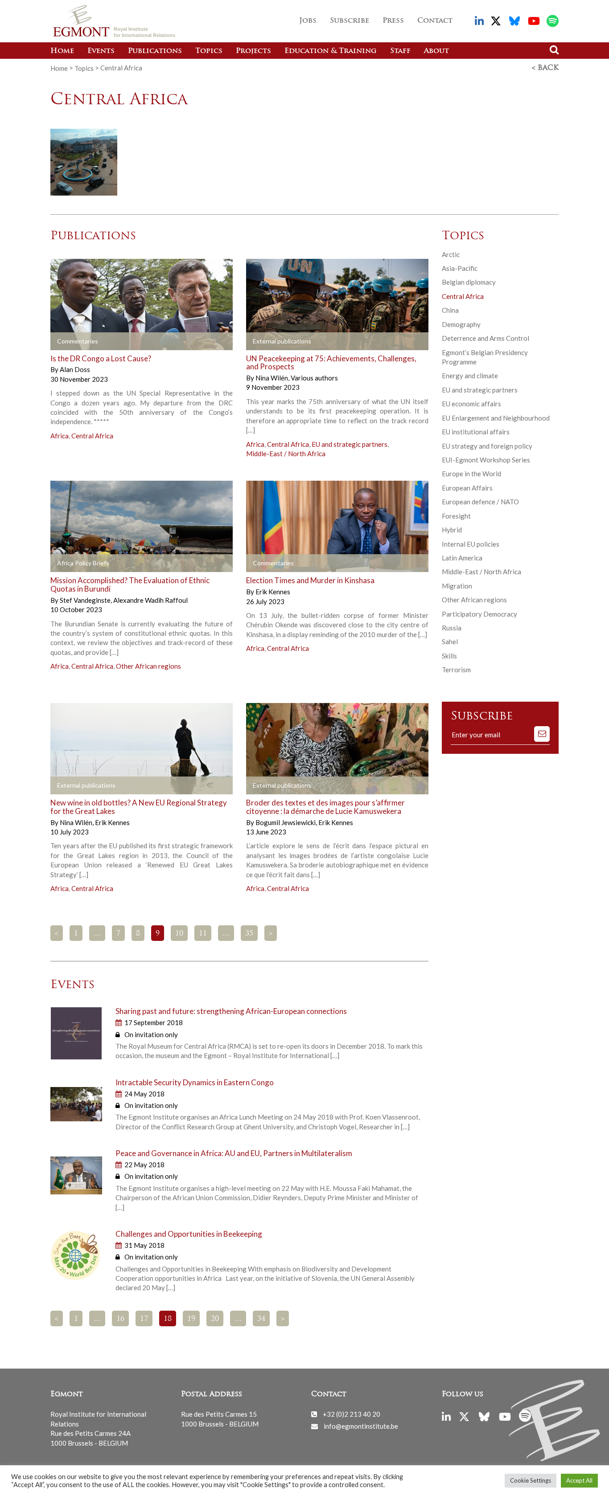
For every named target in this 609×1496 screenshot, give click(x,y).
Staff (400, 51)
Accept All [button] (579, 1480)
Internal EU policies (470, 544)
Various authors (314, 378)
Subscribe (349, 21)
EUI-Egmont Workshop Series (486, 460)
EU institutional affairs (476, 432)
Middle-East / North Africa (285, 454)
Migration (457, 586)
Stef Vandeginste (86, 600)
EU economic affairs (471, 404)
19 (191, 1319)
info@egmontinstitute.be (361, 1426)
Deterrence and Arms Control (485, 338)
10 (179, 933)
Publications (155, 51)
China (450, 310)
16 (120, 1319)
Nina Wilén (272, 378)
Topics (208, 51)
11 (203, 933)
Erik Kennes (272, 592)
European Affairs (467, 488)
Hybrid (452, 530)
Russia (451, 628)
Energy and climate (470, 376)
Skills (449, 656)
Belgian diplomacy (469, 282)
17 (144, 1319)
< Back (545, 68)
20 (215, 1319)
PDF (75, 563)
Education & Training (330, 51)
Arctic (451, 254)
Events (101, 51)
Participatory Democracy (479, 614)
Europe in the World (471, 474)
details (76, 341)
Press (393, 21)
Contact (435, 21)
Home (62, 51)
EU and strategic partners (349, 444)
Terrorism (456, 670)
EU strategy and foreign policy (487, 446)
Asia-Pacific (459, 268)
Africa (59, 436)
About (436, 51)
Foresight (456, 516)
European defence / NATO (480, 502)
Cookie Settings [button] (530, 1480)
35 (249, 933)
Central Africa (92, 436)
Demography (461, 324)
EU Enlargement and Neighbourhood (496, 418)
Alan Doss (75, 369)
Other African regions (148, 666)
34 (261, 1319)
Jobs (308, 21)
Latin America (462, 558)
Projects (253, 51)
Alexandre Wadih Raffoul (150, 600)
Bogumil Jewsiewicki (286, 822)
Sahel (450, 642)
